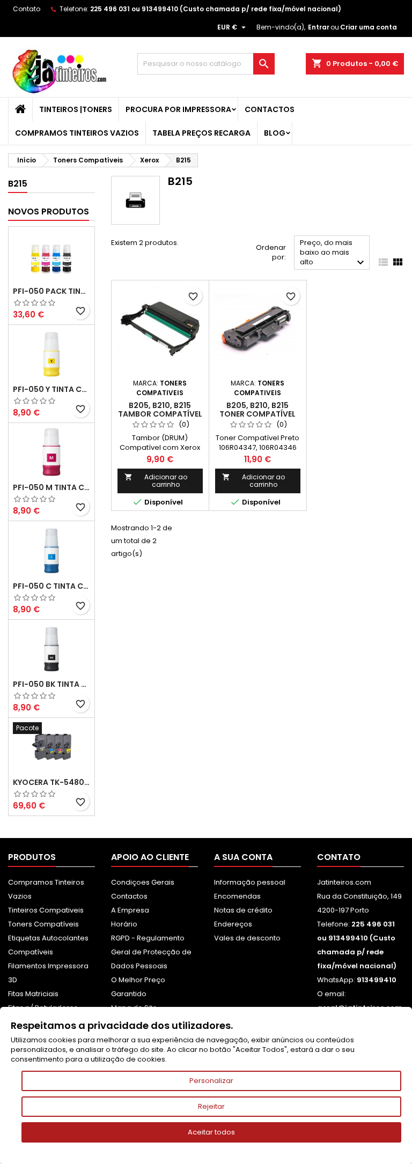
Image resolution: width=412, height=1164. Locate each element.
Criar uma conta (368, 27)
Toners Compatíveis (43, 924)
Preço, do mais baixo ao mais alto (333, 253)
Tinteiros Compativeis (46, 910)
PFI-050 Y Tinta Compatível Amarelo (51, 389)
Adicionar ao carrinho (155, 480)
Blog (274, 133)
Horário (124, 924)
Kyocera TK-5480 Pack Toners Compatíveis (51, 782)
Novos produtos (48, 211)
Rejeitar (211, 1106)
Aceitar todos (211, 1132)
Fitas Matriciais (33, 994)
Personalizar (211, 1081)
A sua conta (243, 857)
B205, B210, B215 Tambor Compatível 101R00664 (160, 414)
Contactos (270, 109)
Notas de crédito (243, 910)
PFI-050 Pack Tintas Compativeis (51, 291)
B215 (17, 183)
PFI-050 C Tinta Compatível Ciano (51, 586)
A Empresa (130, 910)
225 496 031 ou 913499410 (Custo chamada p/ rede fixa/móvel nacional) (215, 8)
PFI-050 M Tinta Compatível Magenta (51, 487)
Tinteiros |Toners (75, 109)
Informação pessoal (249, 882)
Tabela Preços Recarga (201, 133)
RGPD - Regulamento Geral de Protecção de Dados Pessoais (151, 952)
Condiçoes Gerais (142, 882)
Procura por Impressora (178, 109)
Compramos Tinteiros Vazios (77, 133)
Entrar (318, 27)
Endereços (233, 924)
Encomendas (237, 896)
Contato (26, 8)
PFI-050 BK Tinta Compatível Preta (51, 684)
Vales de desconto (247, 938)
